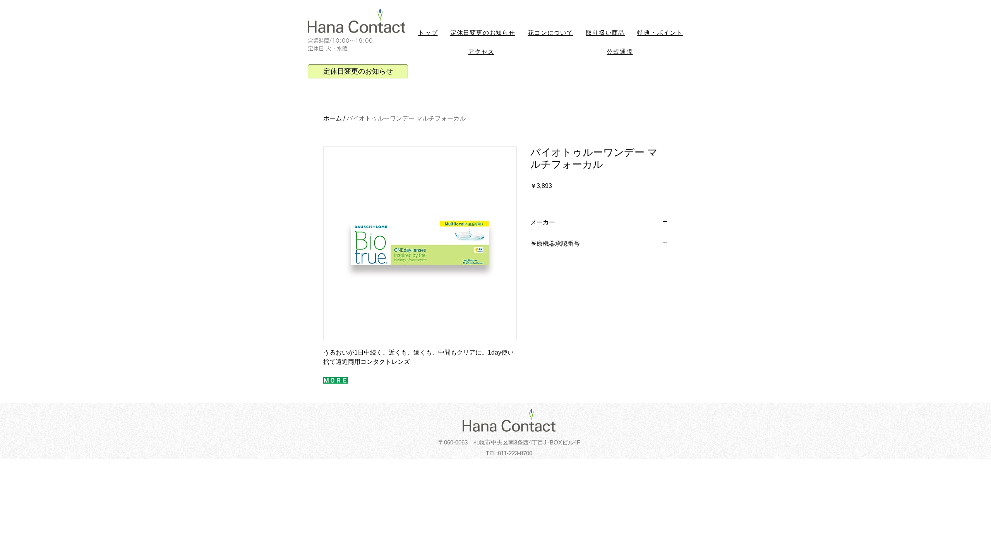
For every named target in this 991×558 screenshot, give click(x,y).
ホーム (332, 118)
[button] (550, 33)
